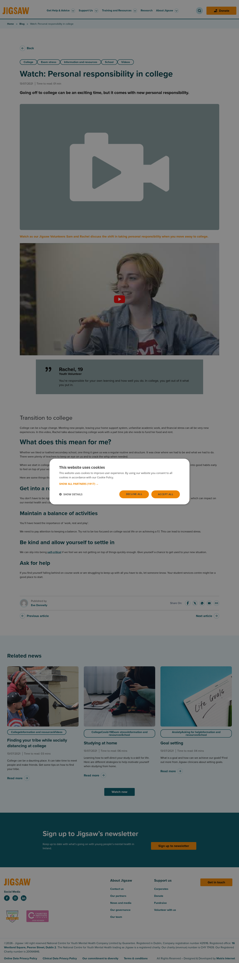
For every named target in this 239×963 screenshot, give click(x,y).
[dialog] (119, 481)
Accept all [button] (165, 494)
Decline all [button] (134, 494)
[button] (119, 483)
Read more (121, 477)
